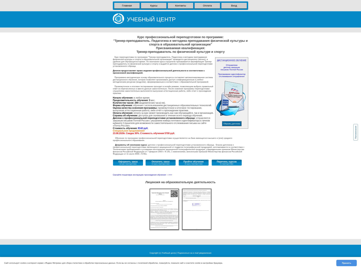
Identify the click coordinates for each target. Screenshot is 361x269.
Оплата (207, 5)
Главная (127, 5)
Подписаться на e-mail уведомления (194, 253)
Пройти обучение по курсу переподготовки (193, 162)
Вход (234, 5)
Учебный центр (169, 253)
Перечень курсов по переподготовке (227, 162)
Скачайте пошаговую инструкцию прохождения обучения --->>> (142, 175)
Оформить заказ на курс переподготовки (128, 162)
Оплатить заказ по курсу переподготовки (161, 162)
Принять (346, 263)
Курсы (153, 5)
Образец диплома (231, 124)
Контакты (180, 5)
